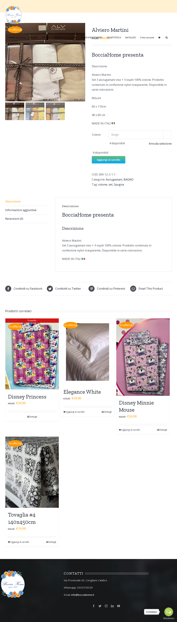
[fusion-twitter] (100, 606)
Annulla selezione (160, 143)
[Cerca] (166, 37)
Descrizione (12, 201)
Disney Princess (27, 396)
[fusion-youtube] (118, 606)
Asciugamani (114, 179)
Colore (96, 135)
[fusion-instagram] (106, 606)
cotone (102, 184)
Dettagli (33, 416)
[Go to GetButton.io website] (168, 618)
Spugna (119, 184)
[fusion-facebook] (93, 606)
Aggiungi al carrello (108, 159)
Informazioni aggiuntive (20, 210)
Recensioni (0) (14, 219)
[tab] (27, 201)
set (111, 184)
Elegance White (82, 391)
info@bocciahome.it (82, 594)
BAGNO (128, 179)
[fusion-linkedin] (112, 606)
